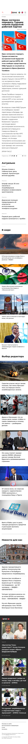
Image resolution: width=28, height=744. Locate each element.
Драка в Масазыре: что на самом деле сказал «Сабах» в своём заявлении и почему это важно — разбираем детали (13, 421)
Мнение (4, 166)
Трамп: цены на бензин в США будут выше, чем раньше (13, 317)
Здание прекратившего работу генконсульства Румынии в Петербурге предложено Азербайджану (13, 570)
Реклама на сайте (7, 723)
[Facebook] (10, 156)
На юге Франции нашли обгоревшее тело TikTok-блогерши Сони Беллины (12, 605)
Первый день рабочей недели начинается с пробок (13, 218)
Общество (4, 180)
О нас (3, 727)
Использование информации (10, 725)
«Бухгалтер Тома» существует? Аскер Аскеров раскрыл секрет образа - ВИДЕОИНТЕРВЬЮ (13, 648)
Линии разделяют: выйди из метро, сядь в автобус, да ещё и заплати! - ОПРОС (14, 680)
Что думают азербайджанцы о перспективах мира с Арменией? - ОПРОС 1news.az (14, 711)
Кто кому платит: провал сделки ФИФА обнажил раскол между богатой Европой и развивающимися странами (13, 457)
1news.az (7, 734)
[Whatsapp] (14, 156)
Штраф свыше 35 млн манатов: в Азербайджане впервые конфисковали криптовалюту (11, 188)
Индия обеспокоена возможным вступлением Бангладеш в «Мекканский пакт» (12, 288)
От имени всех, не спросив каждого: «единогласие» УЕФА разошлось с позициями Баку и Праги (13, 492)
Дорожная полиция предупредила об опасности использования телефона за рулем (10, 204)
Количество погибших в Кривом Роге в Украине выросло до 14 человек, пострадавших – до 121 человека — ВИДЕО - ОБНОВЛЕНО (11, 583)
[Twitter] (12, 156)
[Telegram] (16, 156)
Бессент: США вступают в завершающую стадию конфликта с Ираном (13, 346)
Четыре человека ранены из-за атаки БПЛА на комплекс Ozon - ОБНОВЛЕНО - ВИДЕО (13, 596)
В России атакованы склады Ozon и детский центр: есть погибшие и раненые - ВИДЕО (13, 257)
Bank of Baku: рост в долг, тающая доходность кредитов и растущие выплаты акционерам (14, 526)
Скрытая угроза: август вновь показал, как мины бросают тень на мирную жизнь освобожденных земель (13, 387)
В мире (4, 16)
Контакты (4, 729)
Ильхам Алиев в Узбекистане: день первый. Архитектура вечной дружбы (10, 172)
